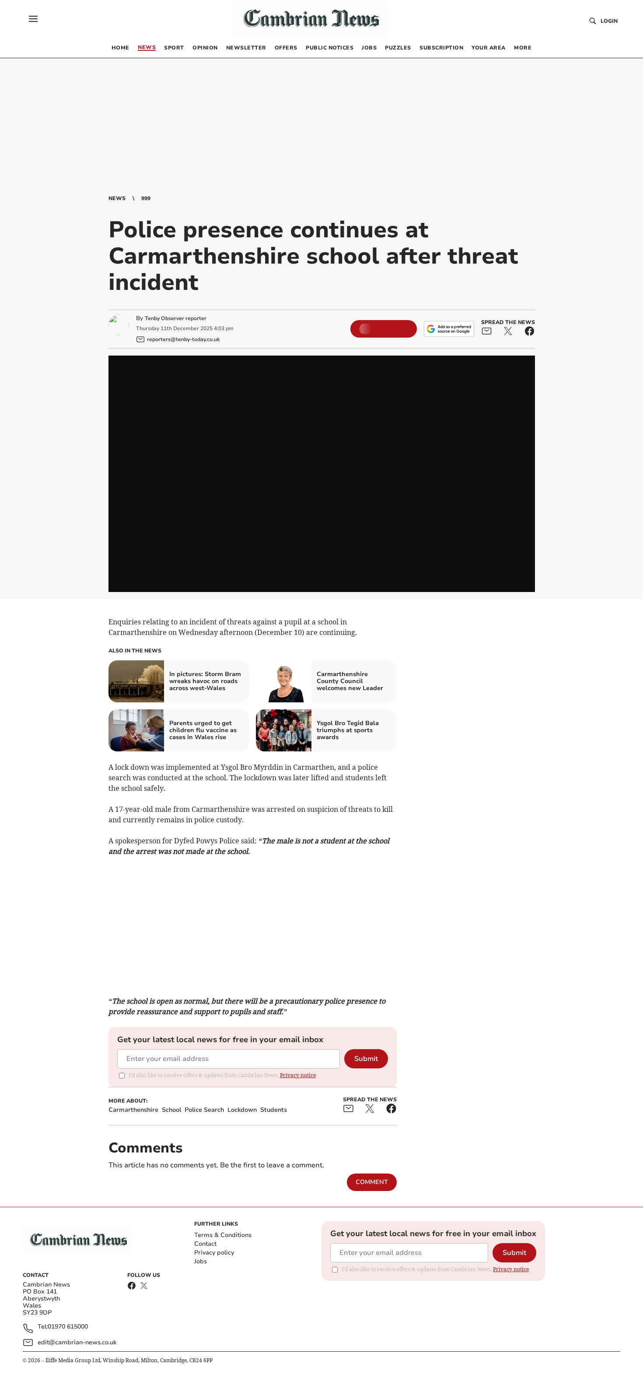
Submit (366, 1059)
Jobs (200, 1261)
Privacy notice (298, 1075)
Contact (205, 1244)
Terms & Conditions (223, 1235)
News (117, 198)
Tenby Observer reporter (175, 318)
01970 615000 (68, 1327)
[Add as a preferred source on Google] (449, 329)
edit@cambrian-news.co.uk (77, 1342)
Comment (372, 1182)
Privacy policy (214, 1252)
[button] (33, 18)
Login (609, 21)
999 (145, 198)
